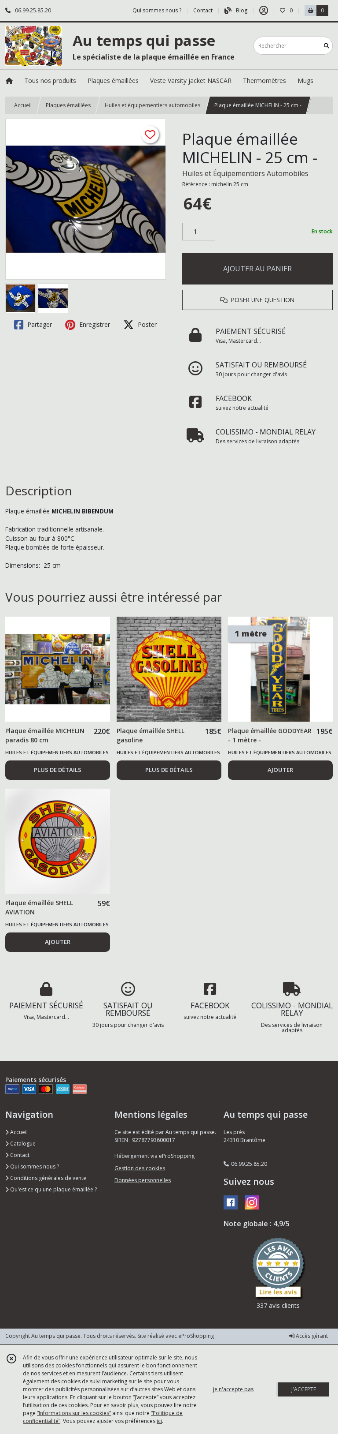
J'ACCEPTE (303, 1389)
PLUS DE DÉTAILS (57, 770)
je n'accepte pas (233, 1389)
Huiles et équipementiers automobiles (152, 105)
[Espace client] (263, 10)
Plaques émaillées (68, 105)
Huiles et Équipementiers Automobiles (245, 173)
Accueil (23, 105)
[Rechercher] (326, 45)
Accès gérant (311, 1336)
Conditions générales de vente (47, 1178)
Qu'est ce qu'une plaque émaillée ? (53, 1189)
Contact (203, 10)
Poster (146, 324)
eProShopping (196, 1336)
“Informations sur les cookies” (74, 1413)
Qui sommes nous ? (34, 1166)
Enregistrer (93, 324)
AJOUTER (280, 770)
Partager (39, 324)
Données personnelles (142, 1180)
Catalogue (22, 1143)
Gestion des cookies (139, 1168)
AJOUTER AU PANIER (257, 268)
